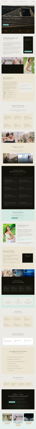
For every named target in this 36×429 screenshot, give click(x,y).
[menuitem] (14, 1)
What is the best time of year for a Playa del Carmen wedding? (14, 368)
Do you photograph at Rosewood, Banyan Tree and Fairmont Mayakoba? (16, 361)
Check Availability (28, 51)
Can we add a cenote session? (10, 370)
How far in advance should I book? (11, 363)
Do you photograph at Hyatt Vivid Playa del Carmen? (13, 359)
